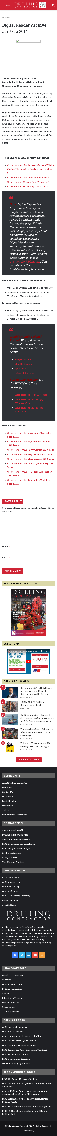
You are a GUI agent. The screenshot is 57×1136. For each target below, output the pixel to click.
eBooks (5, 993)
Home (7, 17)
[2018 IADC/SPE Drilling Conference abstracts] (10, 706)
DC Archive (7, 796)
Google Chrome (23, 359)
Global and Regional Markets (16, 839)
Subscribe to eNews (28, 760)
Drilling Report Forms (13, 984)
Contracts (7, 979)
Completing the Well (12, 830)
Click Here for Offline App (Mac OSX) (27, 186)
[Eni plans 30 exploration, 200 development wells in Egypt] (10, 747)
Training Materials (11, 1011)
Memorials (7, 805)
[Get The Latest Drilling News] (28, 56)
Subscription (8, 1007)
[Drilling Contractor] (29, 5)
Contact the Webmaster (25, 261)
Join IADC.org (9, 905)
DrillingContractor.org (16, 1126)
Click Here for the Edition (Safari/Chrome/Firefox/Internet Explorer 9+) (31, 169)
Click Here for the (30, 449)
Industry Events (10, 900)
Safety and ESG (9, 857)
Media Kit (7, 787)
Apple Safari (21, 368)
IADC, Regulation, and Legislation (18, 844)
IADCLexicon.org (10, 886)
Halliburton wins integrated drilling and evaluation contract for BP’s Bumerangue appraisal (37, 718)
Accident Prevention (12, 975)
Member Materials (11, 1002)
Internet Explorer (24, 372)
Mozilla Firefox (23, 363)
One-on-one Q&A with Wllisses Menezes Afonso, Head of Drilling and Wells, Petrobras (36, 691)
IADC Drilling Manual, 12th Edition (19, 1040)
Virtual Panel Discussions (14, 814)
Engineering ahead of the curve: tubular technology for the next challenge (36, 732)
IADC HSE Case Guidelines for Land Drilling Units (26, 1106)
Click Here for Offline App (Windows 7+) (29, 181)
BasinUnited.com (10, 877)
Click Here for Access (31, 394)
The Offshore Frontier (13, 862)
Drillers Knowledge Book (14, 1027)
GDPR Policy (28, 1130)
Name (6, 546)
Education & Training (12, 998)
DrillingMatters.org (11, 882)
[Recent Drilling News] (28, 635)
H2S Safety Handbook (12, 1031)
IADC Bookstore (10, 891)
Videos (5, 810)
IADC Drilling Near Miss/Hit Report (19, 1045)
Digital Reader (9, 801)
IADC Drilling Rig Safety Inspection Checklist (24, 1049)
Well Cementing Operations (16, 1063)
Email (6, 557)
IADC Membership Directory (16, 895)
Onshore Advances (11, 853)
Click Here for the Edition (28, 177)
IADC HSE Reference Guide (15, 1054)
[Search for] (53, 6)
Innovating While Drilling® (16, 848)
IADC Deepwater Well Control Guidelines (22, 1036)
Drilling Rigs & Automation (15, 834)
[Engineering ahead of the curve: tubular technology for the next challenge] (10, 733)
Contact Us (7, 792)
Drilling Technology (12, 989)
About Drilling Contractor (14, 783)
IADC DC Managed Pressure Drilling (19, 1079)
